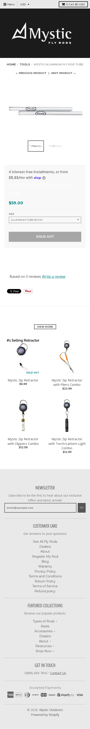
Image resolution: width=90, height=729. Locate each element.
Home (11, 64)
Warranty (45, 566)
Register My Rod (45, 556)
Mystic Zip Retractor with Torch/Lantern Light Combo (67, 443)
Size (11, 214)
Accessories (43, 631)
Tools (25, 64)
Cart (75, 4)
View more (45, 326)
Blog (45, 562)
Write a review (53, 276)
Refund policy (45, 591)
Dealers (45, 547)
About (45, 551)
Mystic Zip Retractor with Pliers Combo (67, 382)
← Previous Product (31, 73)
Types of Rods (43, 621)
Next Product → (63, 73)
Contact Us (58, 673)
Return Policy (45, 581)
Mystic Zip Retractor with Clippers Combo (23, 441)
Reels (45, 626)
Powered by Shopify (45, 715)
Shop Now (44, 651)
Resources (43, 646)
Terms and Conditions (45, 576)
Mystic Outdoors (51, 710)
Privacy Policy (45, 571)
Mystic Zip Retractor (23, 380)
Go (81, 507)
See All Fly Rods (45, 542)
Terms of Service (45, 586)
